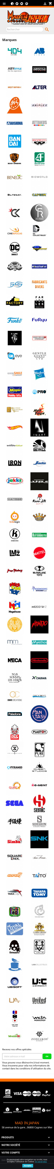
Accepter (28, 1166)
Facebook (12, 5)
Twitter (17, 5)
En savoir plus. (41, 1162)
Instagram (26, 5)
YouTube (22, 5)
